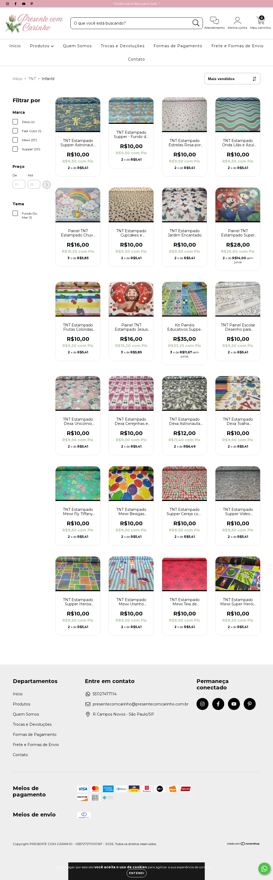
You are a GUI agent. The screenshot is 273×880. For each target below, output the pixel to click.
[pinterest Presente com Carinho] (31, 3)
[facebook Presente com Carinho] (16, 3)
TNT (32, 78)
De (15, 175)
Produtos (40, 46)
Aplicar (47, 185)
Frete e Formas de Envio (237, 46)
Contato (136, 59)
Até (30, 175)
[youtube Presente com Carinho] (24, 3)
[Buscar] (196, 23)
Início (15, 46)
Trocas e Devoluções (122, 46)
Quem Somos (77, 46)
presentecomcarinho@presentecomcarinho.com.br (140, 704)
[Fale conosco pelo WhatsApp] (264, 869)
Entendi (136, 873)
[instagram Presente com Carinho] (8, 3)
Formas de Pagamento (178, 46)
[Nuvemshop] (243, 844)
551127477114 (105, 694)
